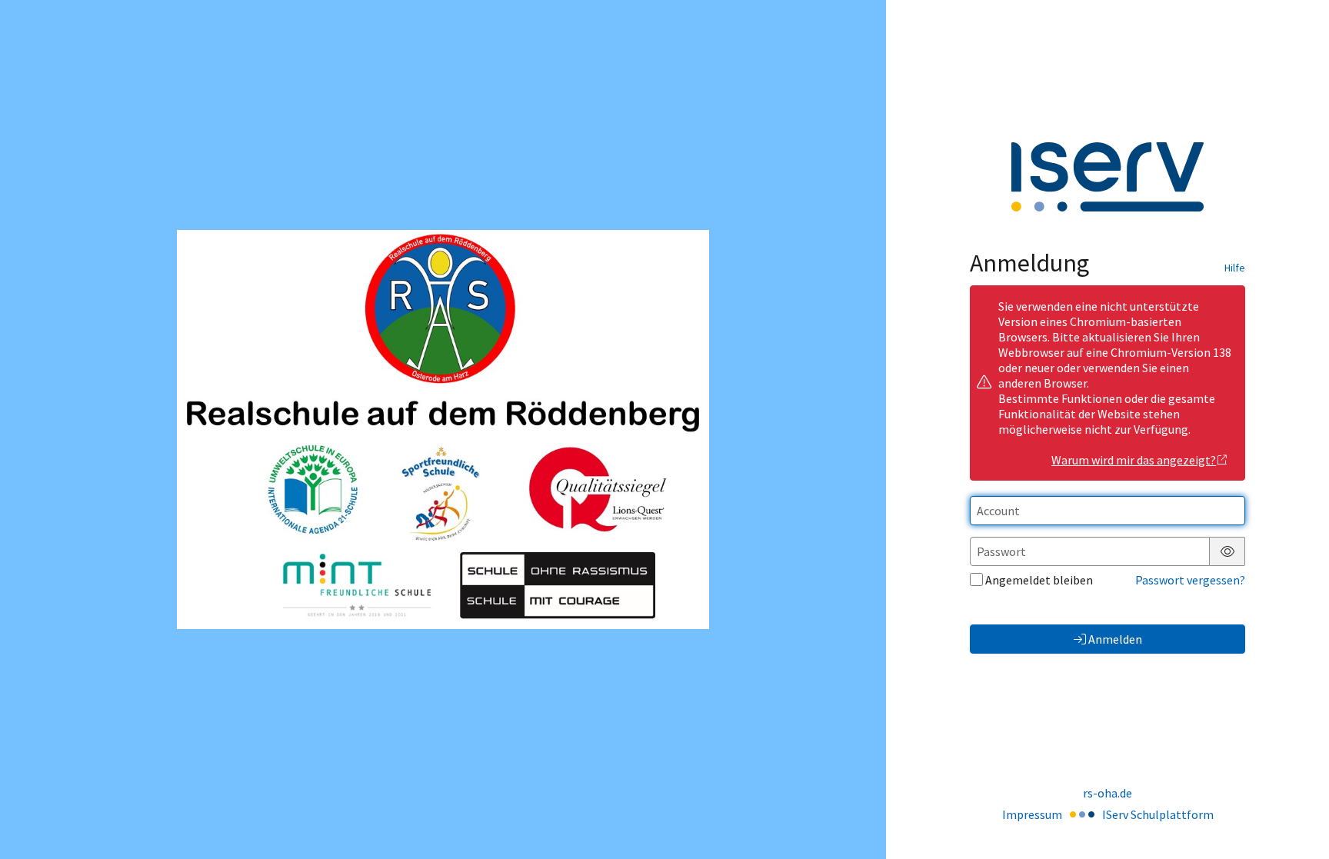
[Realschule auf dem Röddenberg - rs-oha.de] (442, 429)
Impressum (1032, 814)
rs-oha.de (1107, 793)
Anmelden (1115, 639)
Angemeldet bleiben (1039, 580)
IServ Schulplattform (1158, 814)
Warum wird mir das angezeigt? (1133, 460)
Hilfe (1234, 268)
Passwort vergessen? (1190, 580)
